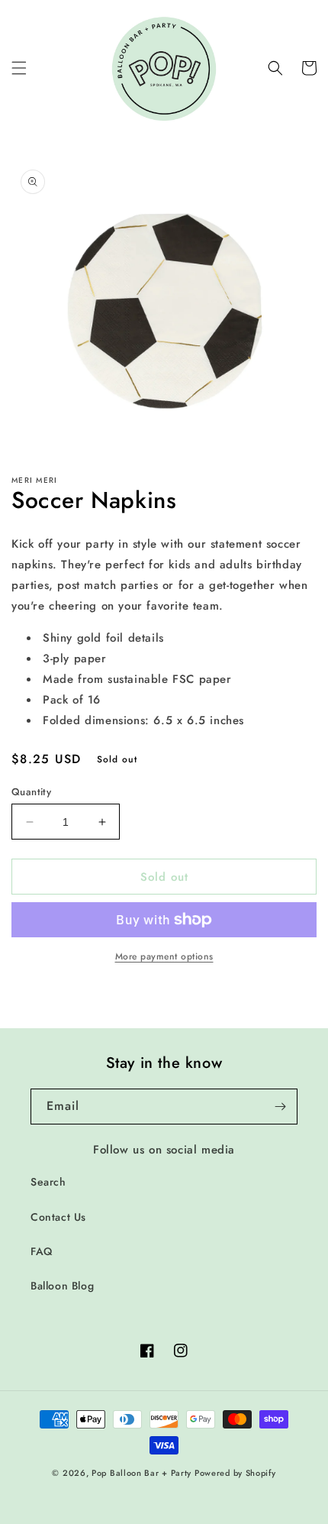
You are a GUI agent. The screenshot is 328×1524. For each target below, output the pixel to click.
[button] (19, 68)
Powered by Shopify (235, 1473)
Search (48, 1181)
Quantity (31, 792)
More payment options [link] (164, 956)
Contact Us (58, 1217)
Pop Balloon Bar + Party (141, 1473)
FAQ (42, 1251)
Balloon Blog (62, 1285)
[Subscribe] (280, 1106)
